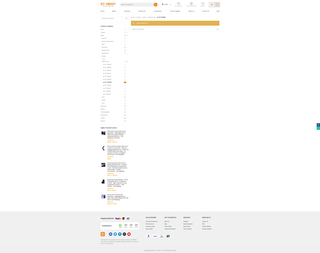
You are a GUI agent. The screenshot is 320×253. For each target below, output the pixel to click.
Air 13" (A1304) (107, 85)
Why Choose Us (150, 224)
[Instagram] (124, 234)
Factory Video (149, 229)
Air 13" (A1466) (107, 79)
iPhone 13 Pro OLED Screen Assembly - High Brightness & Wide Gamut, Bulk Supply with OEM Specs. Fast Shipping (117, 197)
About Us (167, 221)
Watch (104, 100)
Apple (102, 35)
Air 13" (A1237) (107, 88)
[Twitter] (115, 234)
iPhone (104, 56)
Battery (103, 109)
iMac (103, 44)
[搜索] (156, 5)
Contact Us (205, 221)
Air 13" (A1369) (107, 82)
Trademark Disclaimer (170, 229)
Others (103, 118)
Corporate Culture (150, 226)
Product (138, 17)
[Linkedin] (119, 234)
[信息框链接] (178, 4)
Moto (102, 29)
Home (132, 17)
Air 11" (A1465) (107, 91)
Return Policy (186, 226)
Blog (166, 224)
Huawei (103, 121)
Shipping (185, 221)
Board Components (107, 41)
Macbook (104, 47)
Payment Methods (207, 229)
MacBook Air (105, 61)
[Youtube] (129, 234)
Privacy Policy (168, 226)
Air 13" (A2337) (107, 70)
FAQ (203, 224)
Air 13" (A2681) (107, 67)
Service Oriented (206, 226)
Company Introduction (152, 221)
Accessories (104, 115)
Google (103, 32)
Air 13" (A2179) (107, 73)
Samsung (103, 106)
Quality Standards (188, 224)
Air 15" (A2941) (107, 64)
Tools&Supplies (105, 112)
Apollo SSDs (105, 53)
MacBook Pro (105, 50)
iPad (103, 97)
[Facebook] (110, 234)
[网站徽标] (108, 4)
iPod (103, 103)
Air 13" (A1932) (107, 76)
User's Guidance (187, 229)
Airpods (104, 38)
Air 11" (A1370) (107, 94)
